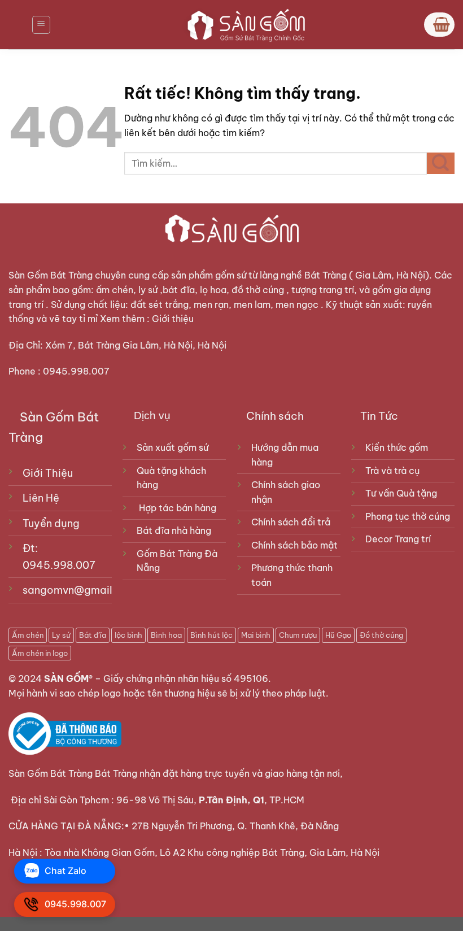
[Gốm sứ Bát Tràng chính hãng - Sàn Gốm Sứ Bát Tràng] (243, 24)
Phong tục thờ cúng (407, 516)
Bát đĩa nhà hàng (174, 530)
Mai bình (255, 634)
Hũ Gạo (338, 634)
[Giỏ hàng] (439, 24)
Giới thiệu (174, 318)
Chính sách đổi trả (290, 522)
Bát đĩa (92, 634)
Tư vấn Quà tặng (403, 493)
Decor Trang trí (398, 539)
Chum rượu (298, 634)
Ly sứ (61, 634)
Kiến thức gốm (396, 447)
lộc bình (128, 634)
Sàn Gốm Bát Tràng (50, 275)
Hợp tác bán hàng (177, 508)
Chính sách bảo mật (294, 545)
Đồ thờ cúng (381, 634)
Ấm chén (27, 634)
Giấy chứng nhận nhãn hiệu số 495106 (185, 678)
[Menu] (41, 25)
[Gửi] (441, 164)
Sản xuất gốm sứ (172, 447)
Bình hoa (166, 634)
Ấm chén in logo (40, 653)
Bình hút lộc (211, 634)
